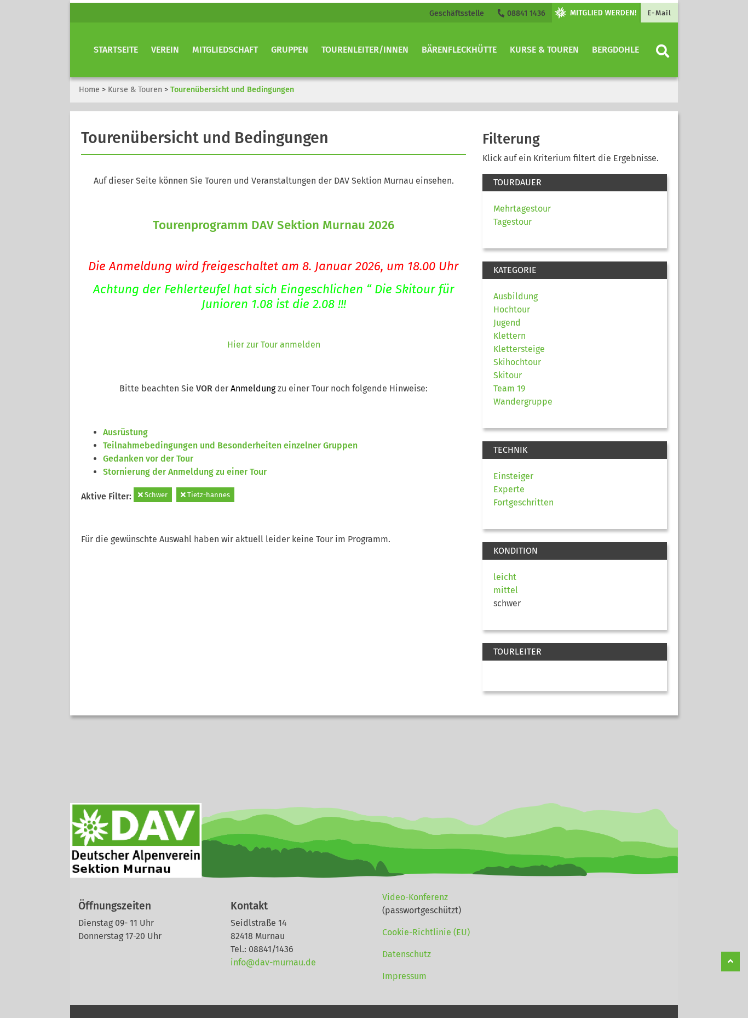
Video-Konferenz (415, 897)
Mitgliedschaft (225, 49)
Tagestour (512, 222)
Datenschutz (406, 954)
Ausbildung (515, 296)
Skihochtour (517, 362)
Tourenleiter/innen (364, 49)
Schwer (155, 495)
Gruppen (289, 49)
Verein (165, 49)
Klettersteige (519, 349)
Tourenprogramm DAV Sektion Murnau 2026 (273, 225)
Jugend (507, 322)
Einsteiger (513, 476)
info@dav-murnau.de (273, 962)
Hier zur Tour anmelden (273, 344)
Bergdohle (615, 49)
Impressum (404, 976)
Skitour (507, 375)
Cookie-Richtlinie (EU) (426, 932)
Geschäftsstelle (456, 13)
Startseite (116, 49)
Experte (509, 489)
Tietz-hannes (208, 495)
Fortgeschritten (523, 502)
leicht (504, 577)
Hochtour (511, 309)
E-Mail (659, 13)
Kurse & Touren (544, 49)
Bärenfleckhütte (459, 49)
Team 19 (509, 388)
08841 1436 (525, 13)
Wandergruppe (523, 401)
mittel (505, 590)
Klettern (509, 336)
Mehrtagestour (522, 208)
